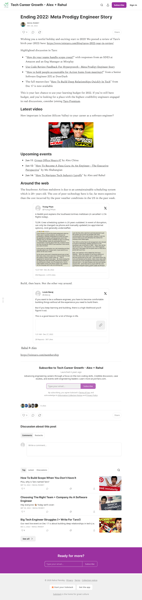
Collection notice (89, 580)
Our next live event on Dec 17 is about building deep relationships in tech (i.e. (58, 523)
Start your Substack (63, 587)
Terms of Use (84, 392)
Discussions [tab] (42, 470)
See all (26, 538)
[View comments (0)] (33, 32)
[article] (71, 483)
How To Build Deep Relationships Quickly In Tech (80, 82)
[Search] (102, 5)
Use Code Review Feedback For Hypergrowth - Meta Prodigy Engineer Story (70, 67)
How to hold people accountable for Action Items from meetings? (65, 72)
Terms (77, 580)
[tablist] (33, 435)
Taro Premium (71, 101)
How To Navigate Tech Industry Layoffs (59, 175)
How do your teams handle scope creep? (50, 57)
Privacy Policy (91, 395)
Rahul (24, 348)
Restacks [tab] (39, 435)
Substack (57, 594)
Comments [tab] (27, 435)
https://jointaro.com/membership (40, 355)
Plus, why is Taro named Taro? (35, 481)
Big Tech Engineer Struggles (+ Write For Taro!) (51, 519)
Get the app (84, 587)
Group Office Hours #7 (47, 160)
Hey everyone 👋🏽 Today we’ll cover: (37, 504)
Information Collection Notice (70, 395)
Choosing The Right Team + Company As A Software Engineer (54, 499)
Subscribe (119, 5)
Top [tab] (23, 470)
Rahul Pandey (33, 23)
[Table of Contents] (3, 300)
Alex (34, 348)
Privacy (69, 580)
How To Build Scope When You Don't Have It (48, 477)
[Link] (16, 109)
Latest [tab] (31, 470)
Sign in (133, 5)
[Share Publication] (108, 5)
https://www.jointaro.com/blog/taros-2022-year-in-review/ (80, 43)
